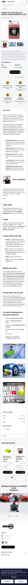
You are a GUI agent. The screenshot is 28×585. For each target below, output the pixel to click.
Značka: (6, 17)
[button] (12, 477)
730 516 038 (6, 538)
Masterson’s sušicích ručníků (13, 338)
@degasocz (14, 490)
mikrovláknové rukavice (11, 252)
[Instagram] (6, 542)
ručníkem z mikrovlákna (8, 229)
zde (15, 573)
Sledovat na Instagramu (15, 515)
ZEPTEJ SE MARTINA (21, 77)
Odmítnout (7, 581)
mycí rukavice (12, 156)
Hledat (25, 5)
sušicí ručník (18, 297)
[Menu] (26, 1)
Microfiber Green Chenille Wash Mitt (15, 276)
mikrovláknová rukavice (8, 129)
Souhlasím (20, 581)
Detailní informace (5, 62)
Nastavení (14, 577)
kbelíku (11, 224)
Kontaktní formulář (8, 547)
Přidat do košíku (13, 72)
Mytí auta (8, 429)
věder (8, 271)
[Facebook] (2, 542)
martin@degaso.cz (8, 535)
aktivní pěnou (9, 243)
